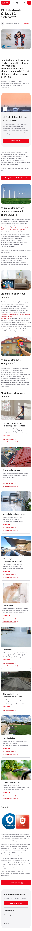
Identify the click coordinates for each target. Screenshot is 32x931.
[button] (21, 3)
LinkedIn (6, 898)
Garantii (26, 23)
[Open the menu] (29, 3)
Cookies (6, 923)
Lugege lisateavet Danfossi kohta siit (16, 178)
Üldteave (6, 919)
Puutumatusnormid (9, 910)
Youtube (24, 898)
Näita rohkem (6, 436)
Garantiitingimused (14, 883)
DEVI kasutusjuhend (8, 439)
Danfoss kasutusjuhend (9, 442)
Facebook (17, 898)
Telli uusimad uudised (16, 903)
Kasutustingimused (9, 915)
